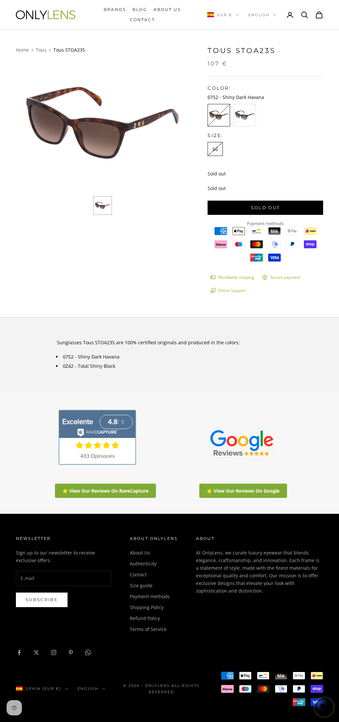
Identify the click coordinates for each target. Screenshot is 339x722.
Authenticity (143, 563)
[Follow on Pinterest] (71, 652)
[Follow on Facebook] (19, 652)
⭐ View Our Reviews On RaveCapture (105, 491)
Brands (115, 9)
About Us (140, 553)
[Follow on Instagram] (53, 652)
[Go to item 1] (102, 205)
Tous (41, 50)
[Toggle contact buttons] (324, 707)
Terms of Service (148, 629)
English (258, 15)
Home (22, 50)
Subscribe (41, 599)
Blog (139, 9)
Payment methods (150, 596)
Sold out (265, 207)
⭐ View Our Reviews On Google (243, 491)
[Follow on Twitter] (36, 652)
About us (167, 9)
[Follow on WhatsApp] (88, 652)
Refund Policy (145, 618)
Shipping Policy (147, 607)
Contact (142, 19)
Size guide (141, 585)
